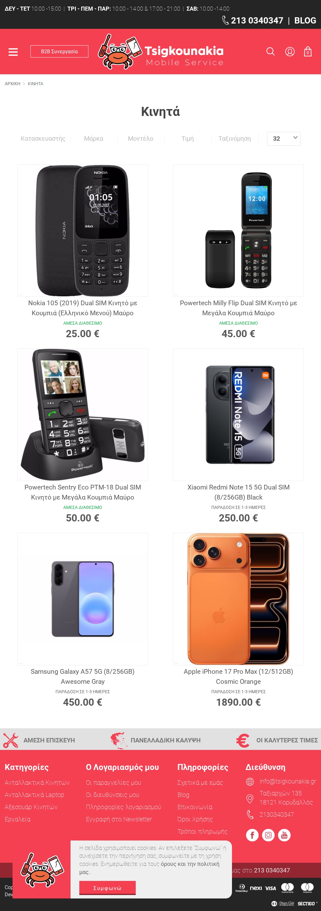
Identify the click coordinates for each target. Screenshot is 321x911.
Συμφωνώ (107, 888)
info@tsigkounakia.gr (288, 781)
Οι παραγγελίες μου (113, 782)
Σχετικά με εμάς (200, 782)
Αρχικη (12, 83)
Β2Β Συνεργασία (59, 51)
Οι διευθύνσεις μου (112, 794)
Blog (183, 794)
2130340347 (277, 814)
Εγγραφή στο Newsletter (119, 819)
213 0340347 (257, 20)
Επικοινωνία (194, 807)
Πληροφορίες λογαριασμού (123, 807)
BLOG (305, 20)
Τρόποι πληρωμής (202, 831)
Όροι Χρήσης (195, 819)
